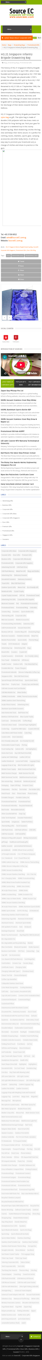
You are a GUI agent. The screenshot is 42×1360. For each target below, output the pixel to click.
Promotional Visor (24, 1185)
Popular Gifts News (21, 383)
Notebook (18, 781)
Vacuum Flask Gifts (24, 628)
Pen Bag (29, 1149)
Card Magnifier (29, 959)
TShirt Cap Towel (7, 1258)
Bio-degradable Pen (8, 939)
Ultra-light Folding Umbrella (29, 1286)
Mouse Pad (20, 1113)
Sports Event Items (31, 680)
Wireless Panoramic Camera (11, 1303)
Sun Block (30, 1250)
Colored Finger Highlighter (27, 725)
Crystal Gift (23, 652)
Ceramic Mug (6, 611)
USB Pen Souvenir (7, 834)
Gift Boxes (25, 660)
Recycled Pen (34, 1206)
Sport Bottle (6, 822)
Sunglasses (15, 822)
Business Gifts (6, 505)
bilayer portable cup (8, 1311)
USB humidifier (21, 834)
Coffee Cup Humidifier (9, 979)
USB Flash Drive (22, 567)
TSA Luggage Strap (27, 1254)
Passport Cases (28, 785)
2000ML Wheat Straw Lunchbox (22, 850)
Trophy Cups (15, 684)
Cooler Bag (5, 729)
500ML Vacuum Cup (29, 898)
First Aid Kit (14, 1032)
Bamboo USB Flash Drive (10, 717)
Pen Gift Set (5, 1153)
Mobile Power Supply (9, 769)
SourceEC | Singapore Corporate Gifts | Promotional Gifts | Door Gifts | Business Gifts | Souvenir (21, 1349)
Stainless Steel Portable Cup (11, 1242)
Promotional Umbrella (9, 672)
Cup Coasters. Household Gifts (20, 991)
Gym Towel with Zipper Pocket (12, 1056)
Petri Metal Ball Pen (31, 664)
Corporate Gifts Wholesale (22, 559)
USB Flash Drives (7, 830)
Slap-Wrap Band (7, 1222)
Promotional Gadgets (9, 1177)
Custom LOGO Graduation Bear (29, 995)
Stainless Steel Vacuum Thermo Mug (14, 1246)
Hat (33, 1056)
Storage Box (32, 1246)
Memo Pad (21, 587)
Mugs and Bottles (33, 571)
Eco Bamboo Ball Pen (17, 1020)
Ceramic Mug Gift (20, 632)
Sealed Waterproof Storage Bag (19, 1214)
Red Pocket (5, 810)
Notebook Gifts (7, 591)
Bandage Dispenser (8, 931)
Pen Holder (23, 789)
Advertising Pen (7, 575)
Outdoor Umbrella (8, 1137)
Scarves (4, 1214)
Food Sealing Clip (7, 749)
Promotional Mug (22, 607)
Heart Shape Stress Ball (9, 1064)
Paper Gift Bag (15, 785)
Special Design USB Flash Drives (12, 680)
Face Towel (5, 660)
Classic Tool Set (7, 975)
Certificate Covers (8, 967)
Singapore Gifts (7, 535)
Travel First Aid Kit (29, 1274)
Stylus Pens (5, 684)
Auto (21, 927)
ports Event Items (24, 1319)
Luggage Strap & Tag (9, 765)
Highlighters (33, 1064)
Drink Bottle (19, 656)
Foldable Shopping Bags (10, 1036)
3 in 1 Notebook (7, 858)
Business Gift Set (7, 632)
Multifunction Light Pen (29, 1121)
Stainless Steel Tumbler (30, 1242)
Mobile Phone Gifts (24, 1109)
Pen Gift (37, 1149)
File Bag (24, 745)
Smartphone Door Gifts (9, 1226)
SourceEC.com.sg (15, 241)
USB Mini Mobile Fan (8, 692)
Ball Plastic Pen (23, 713)
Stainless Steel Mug (24, 1238)
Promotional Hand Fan (9, 801)
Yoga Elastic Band (7, 1307)
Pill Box (16, 1157)
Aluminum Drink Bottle (25, 919)
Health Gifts (24, 1060)
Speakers (22, 1226)
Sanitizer (35, 1210)
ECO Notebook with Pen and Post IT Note (15, 1016)
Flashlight (23, 1032)
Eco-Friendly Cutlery (31, 656)
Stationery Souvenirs (25, 579)
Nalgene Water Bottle (9, 1129)
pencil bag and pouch (9, 1319)
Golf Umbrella (6, 1052)
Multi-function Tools (32, 1113)
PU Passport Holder (19, 1141)
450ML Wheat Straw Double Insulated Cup (16, 882)
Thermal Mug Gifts (8, 826)
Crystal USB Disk (33, 729)
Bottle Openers (34, 947)
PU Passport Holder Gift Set (11, 1145)
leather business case (9, 1315)
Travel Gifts (5, 583)
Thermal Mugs (33, 640)
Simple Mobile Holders (20, 1218)
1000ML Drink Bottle (8, 696)
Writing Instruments (30, 838)
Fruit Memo (21, 1044)
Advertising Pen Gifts (9, 599)
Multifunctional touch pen (28, 777)
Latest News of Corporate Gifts (8, 383)
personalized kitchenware (23, 846)
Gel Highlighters (31, 749)
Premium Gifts (7, 526)
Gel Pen (29, 1044)
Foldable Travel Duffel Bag (29, 1036)
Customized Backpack (9, 999)
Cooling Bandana (26, 987)
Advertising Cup (7, 648)
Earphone (5, 1020)
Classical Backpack (20, 975)
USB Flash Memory (8, 571)
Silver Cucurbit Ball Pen (9, 814)
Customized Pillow (8, 1003)
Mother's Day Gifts (8, 1113)
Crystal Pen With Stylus (18, 729)
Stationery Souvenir (20, 575)
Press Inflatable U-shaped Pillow (12, 1169)
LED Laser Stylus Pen (8, 1076)
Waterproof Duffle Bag (21, 1299)
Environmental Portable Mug (30, 1024)
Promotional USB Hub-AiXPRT (12, 431)
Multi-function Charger (9, 773)
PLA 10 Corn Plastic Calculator (26, 1137)
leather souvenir (7, 846)
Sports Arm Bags (26, 1230)
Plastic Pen (21, 1161)
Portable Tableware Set (27, 1165)
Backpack (28, 927)
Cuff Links (5, 991)
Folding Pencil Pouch (8, 1044)
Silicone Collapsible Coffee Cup (29, 672)
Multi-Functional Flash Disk (26, 769)
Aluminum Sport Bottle (23, 923)
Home (4, 45)
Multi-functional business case (12, 1117)
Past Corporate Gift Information (34, 383)
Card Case (5, 721)
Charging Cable (21, 967)
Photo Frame (21, 793)
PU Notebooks (6, 1141)
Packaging (5, 785)
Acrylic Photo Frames (9, 704)
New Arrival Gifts (23, 1129)
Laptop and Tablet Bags (10, 757)
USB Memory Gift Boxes (25, 1278)
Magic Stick (25, 1096)
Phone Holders (26, 1153)
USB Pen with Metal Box (10, 1286)
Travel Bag (17, 1274)
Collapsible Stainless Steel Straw (12, 983)
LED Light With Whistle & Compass (13, 1080)
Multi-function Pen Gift (26, 773)
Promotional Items (8, 607)
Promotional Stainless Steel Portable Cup (15, 1181)
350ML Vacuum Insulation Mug (12, 870)
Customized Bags (24, 999)
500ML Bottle (23, 890)
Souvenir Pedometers (25, 818)
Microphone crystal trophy (10, 1105)
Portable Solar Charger (9, 1165)
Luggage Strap (35, 761)
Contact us (36, 1336)
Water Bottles (21, 692)
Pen (17, 603)
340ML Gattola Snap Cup (10, 862)
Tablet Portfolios (27, 822)
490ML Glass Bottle (23, 886)
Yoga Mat (18, 1307)
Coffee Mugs (27, 721)
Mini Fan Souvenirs (8, 620)
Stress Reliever (20, 1250)
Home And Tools (7, 753)
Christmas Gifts (16, 721)
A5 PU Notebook (14, 644)
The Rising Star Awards (9, 1270)
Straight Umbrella (7, 1250)
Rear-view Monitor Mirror (30, 1193)
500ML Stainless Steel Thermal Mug (13, 700)
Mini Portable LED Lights (26, 765)
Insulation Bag (31, 1068)
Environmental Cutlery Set (10, 1024)
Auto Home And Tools (9, 713)
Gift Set (22, 595)
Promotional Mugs (24, 1177)
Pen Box (14, 789)
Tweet (22, 261)
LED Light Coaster (23, 1076)
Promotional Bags (8, 1173)
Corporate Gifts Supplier (26, 599)
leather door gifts (24, 1315)
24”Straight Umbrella (9, 854)
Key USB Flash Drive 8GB (23, 753)
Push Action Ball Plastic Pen (10, 1193)
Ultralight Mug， (7, 1290)
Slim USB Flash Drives (21, 676)
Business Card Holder (9, 951)
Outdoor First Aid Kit (22, 1133)
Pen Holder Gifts (34, 789)
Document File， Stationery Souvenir (14, 1012)
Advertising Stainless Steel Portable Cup (15, 915)
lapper (33, 1311)
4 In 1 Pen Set (31, 874)
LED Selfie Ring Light (33, 1080)
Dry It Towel (32, 1012)
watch (24, 1323)
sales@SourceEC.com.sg (16, 237)
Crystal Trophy (19, 591)
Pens (13, 793)
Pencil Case (15, 1153)
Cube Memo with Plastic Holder (12, 733)
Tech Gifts (21, 1266)
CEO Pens (21, 951)
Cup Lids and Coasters (9, 995)
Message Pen (6, 1100)
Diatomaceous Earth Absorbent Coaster (15, 1008)
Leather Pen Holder (8, 1088)
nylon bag (5, 117)
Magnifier (34, 1096)
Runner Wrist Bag (7, 1210)
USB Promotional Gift (9, 628)
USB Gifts (32, 830)
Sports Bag (5, 1234)
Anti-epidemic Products (9, 927)
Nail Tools (28, 1125)
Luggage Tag (6, 1096)
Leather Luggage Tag (26, 1084)
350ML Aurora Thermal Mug (29, 862)
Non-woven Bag (7, 781)
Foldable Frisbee (34, 1032)
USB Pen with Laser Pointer (26, 1282)
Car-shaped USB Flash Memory (12, 959)
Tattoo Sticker (25, 1262)
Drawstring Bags (19, 45)
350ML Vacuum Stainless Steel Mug (13, 874)
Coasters (14, 652)
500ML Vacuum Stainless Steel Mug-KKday (18, 400)
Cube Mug (27, 733)
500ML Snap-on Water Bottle (11, 898)
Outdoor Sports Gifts (9, 587)
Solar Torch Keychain (9, 818)
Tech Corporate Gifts (9, 1266)
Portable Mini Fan (7, 668)
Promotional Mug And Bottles (11, 624)
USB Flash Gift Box (21, 830)
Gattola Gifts (19, 749)
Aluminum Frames (8, 923)
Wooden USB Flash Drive (30, 1303)
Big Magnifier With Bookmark (29, 935)
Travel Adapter (7, 1274)
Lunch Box (16, 1096)
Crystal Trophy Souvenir (10, 595)
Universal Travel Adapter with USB (13, 1294)
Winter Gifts (35, 1299)
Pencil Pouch (6, 793)
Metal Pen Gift (21, 571)
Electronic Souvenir (8, 603)
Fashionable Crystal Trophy (11, 745)
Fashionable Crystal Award (24, 1028)
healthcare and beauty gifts (19, 842)
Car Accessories (14, 955)
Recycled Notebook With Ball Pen (12, 1202)
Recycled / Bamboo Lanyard (11, 1197)
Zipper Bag (27, 1307)
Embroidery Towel (32, 1020)
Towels (4, 644)
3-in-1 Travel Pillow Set (22, 858)
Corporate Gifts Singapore (11, 518)
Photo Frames (32, 793)
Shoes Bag (36, 1214)
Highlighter (22, 1064)
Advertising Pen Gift (8, 567)
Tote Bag (34, 1270)
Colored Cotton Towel (9, 725)
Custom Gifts (6, 737)
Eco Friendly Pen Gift (27, 741)
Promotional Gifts (33, 45)
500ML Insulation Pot (25, 894)
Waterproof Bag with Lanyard (11, 838)
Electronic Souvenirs (8, 636)
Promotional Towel (33, 595)
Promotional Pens (24, 801)
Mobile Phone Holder (9, 640)
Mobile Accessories (22, 620)
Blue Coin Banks (7, 947)
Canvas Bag (30, 951)
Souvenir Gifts (6, 555)
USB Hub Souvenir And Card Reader (13, 688)
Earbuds (34, 1016)
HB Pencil (27, 1056)
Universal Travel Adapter (23, 1290)
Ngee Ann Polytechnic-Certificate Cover (17, 475)
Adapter (24, 644)
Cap (37, 951)
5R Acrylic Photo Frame (9, 906)
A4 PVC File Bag (22, 911)
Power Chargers (20, 668)
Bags (9, 45)
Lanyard (4, 1084)
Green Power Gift (19, 1052)
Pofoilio (29, 1161)
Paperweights (6, 1149)
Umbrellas (33, 607)
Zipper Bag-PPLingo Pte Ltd (12, 391)
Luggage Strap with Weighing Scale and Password (18, 1092)
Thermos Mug (24, 1270)
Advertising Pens (23, 704)
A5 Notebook (34, 911)
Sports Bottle (22, 640)
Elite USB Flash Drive (18, 583)
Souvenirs (5, 539)
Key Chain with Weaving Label (19, 1072)
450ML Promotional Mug (26, 878)
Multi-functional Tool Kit (10, 777)
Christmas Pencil (28, 971)
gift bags (5, 842)
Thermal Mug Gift (7, 616)
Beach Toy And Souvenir (10, 935)
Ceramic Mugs (28, 963)
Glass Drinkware (24, 1048)
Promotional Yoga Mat (26, 1189)
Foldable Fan (15, 660)
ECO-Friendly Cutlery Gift (10, 741)
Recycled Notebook (25, 805)
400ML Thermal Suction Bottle (27, 696)
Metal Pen (35, 636)
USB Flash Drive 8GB (8, 1278)
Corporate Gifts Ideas (9, 514)
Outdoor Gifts (18, 664)
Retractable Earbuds (17, 810)
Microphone (17, 1100)
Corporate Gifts (7, 509)
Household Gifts (7, 1068)
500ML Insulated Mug (9, 894)
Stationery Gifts (28, 624)
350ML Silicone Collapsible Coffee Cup (14, 866)
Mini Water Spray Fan (28, 1105)
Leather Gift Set (25, 757)
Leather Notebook (8, 761)
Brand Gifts (5, 652)
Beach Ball (20, 931)
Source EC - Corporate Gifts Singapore (27, 1355)
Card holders (6, 963)
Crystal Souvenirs (7, 656)
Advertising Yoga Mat (9, 919)
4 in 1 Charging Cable (9, 878)
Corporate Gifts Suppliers (24, 563)
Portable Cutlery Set (22, 797)
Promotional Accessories (29, 603)
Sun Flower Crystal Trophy (10, 1254)
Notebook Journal (29, 781)
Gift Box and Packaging (9, 1048)
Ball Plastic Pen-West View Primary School (18, 453)
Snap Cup (22, 814)
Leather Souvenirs (22, 1088)
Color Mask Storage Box (10, 987)
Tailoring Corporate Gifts (10, 1262)
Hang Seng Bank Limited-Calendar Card (17, 484)
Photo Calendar (7, 1157)
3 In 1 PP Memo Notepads (26, 854)
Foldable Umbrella (23, 636)
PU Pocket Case (27, 1145)
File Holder (5, 1032)
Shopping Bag (6, 1218)
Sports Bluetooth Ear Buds (20, 1234)
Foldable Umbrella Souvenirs (11, 1040)
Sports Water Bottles (8, 1238)
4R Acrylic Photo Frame (9, 890)
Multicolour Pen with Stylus (10, 1121)
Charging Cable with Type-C (11, 971)
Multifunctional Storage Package (12, 1125)
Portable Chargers (8, 797)
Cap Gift (4, 955)
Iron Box (5, 1072)
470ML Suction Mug (8, 886)
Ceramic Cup (16, 963)
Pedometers (6, 789)
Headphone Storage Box (10, 1060)
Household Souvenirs (9, 579)
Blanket (30, 943)
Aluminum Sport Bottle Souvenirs (13, 708)
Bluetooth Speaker (20, 947)
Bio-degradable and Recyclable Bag (14, 943)
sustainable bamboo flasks (11, 1323)
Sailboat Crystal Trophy (23, 1210)
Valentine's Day (7, 1299)
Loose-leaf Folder (22, 761)
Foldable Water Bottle (30, 1040)
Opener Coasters (7, 1133)
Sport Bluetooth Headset (10, 1230)
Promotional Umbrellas (9, 805)
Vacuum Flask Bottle (33, 1294)
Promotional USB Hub (9, 1185)
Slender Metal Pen (21, 1222)
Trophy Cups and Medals (30, 684)
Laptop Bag (13, 1084)
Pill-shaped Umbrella (9, 1161)
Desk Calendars (17, 737)
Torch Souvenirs (21, 826)
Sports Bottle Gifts (27, 611)
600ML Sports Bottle (8, 911)
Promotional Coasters (23, 1173)
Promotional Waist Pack (9, 1189)
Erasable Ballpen (7, 1028)
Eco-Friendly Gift (32, 587)
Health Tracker (6, 664)
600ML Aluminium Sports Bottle (29, 906)
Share (22, 266)
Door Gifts (5, 522)
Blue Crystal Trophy (26, 717)
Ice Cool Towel (19, 1068)
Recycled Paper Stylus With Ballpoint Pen (15, 1206)
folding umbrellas (23, 1311)
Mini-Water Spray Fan (9, 1109)
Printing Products (31, 1169)
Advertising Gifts (7, 501)
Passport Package (19, 1149)
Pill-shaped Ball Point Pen (29, 1157)
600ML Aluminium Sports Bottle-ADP (16, 410)
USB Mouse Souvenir (9, 1282)
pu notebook (6, 850)
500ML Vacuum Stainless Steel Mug (13, 902)
